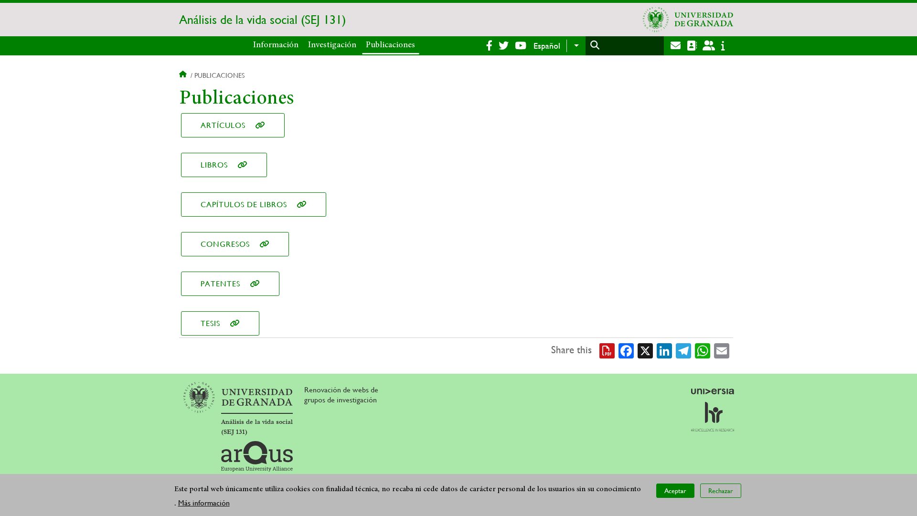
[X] (645, 350)
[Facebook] (626, 350)
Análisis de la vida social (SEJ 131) (262, 19)
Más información (204, 502)
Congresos (225, 244)
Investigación (332, 45)
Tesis (210, 323)
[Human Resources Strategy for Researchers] (712, 417)
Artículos (223, 125)
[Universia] (712, 391)
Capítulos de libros (244, 204)
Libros (214, 164)
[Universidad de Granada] (688, 19)
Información (276, 45)
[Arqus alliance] (257, 456)
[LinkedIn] (664, 350)
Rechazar (720, 490)
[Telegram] (683, 350)
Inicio (184, 75)
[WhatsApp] (702, 350)
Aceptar (675, 490)
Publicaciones (390, 45)
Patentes (220, 283)
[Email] (721, 350)
